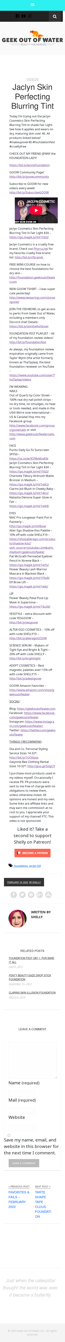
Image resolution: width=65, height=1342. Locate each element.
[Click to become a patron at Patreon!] (32, 853)
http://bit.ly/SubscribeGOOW (29, 192)
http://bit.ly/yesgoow (23, 622)
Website (16, 1117)
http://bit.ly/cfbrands (29, 257)
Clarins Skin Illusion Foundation (32, 992)
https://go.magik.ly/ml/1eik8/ (29, 506)
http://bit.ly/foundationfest (27, 342)
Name (23, 1083)
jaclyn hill (35, 866)
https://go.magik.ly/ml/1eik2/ (29, 484)
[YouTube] (23, 14)
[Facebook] (17, 14)
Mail (22, 1100)
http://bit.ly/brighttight (25, 658)
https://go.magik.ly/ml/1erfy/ (29, 565)
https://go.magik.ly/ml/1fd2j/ (29, 237)
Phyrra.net (41, 249)
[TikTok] (36, 14)
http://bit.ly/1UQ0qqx (23, 757)
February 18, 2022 (17, 882)
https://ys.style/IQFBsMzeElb (28, 459)
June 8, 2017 (16, 966)
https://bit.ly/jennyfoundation (29, 165)
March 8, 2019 (17, 997)
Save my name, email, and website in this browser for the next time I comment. (31, 1146)
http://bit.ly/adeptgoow (25, 678)
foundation (21, 866)
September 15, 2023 (20, 984)
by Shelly (35, 882)
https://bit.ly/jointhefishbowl (28, 326)
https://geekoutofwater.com (36, 709)
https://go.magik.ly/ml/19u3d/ (29, 607)
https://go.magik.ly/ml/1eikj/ (28, 586)
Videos (32, 79)
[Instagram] (29, 14)
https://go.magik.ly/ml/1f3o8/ (29, 578)
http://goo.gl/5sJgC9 (41, 766)
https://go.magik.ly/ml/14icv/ (29, 493)
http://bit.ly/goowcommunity (29, 177)
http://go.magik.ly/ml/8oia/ (27, 526)
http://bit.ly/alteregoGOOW (28, 638)
